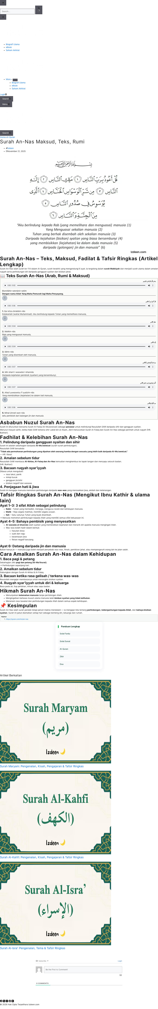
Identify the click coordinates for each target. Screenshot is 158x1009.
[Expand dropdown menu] (15, 80)
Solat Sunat (65, 641)
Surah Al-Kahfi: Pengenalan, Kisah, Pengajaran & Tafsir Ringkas (42, 857)
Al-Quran (64, 649)
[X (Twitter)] (4, 1001)
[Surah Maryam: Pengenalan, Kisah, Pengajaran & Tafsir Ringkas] (55, 763)
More (8, 79)
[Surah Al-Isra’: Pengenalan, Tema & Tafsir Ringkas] (55, 944)
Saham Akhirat (18, 88)
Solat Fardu (65, 633)
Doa (61, 664)
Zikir (62, 656)
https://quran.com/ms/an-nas (17, 619)
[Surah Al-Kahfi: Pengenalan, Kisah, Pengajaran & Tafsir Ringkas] (55, 853)
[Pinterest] (10, 1001)
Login (119, 961)
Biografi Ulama (18, 82)
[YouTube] (13, 1001)
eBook (15, 85)
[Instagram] (7, 1001)
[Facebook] (1, 1001)
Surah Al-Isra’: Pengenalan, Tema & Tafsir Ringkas (32, 948)
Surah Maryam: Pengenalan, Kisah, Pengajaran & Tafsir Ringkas (42, 766)
